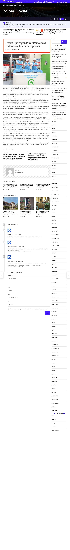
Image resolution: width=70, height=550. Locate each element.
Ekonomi (54, 419)
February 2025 (55, 183)
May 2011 (54, 384)
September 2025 (55, 158)
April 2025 (54, 176)
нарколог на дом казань (25, 251)
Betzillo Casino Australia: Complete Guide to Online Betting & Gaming (26, 186)
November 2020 (55, 348)
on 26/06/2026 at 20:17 (18, 246)
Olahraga (54, 426)
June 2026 (54, 125)
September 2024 (55, 201)
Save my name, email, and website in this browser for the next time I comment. (29, 309)
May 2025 (54, 172)
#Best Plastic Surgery (19, 26)
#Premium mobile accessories (35, 24)
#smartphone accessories (48, 24)
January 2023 (55, 275)
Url (8, 301)
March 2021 (54, 333)
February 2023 (55, 271)
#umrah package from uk (9, 24)
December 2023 (55, 234)
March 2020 (54, 377)
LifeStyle (53, 423)
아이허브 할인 (55, 112)
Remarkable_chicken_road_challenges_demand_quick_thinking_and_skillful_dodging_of (18, 30)
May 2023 (54, 260)
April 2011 (54, 388)
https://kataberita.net (19, 172)
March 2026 (54, 136)
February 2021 (55, 337)
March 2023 (54, 267)
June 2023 (54, 256)
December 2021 (55, 304)
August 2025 (54, 161)
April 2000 (54, 406)
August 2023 (54, 249)
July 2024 (54, 209)
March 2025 (54, 179)
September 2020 (55, 355)
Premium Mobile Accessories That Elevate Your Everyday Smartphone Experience (55, 30)
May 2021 (54, 326)
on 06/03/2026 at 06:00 (16, 234)
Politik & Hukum (55, 430)
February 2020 (55, 381)
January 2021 (55, 341)
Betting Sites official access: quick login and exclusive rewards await (43, 186)
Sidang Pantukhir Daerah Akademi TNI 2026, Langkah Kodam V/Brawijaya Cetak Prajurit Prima (43, 214)
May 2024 (54, 216)
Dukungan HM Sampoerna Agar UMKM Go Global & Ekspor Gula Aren (59, 114)
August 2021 (54, 315)
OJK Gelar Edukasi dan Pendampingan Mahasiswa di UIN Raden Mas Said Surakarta (59, 90)
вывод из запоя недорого (18, 266)
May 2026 (54, 128)
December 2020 (55, 344)
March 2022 (54, 293)
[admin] (10, 172)
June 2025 (54, 168)
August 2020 (54, 359)
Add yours (17, 224)
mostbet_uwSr (55, 103)
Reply (24, 234)
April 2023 (54, 264)
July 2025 (54, 165)
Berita (53, 415)
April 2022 (54, 289)
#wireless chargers (59, 24)
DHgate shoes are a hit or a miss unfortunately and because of (59, 83)
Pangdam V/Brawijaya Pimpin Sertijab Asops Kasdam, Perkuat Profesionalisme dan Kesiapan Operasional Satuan (25, 215)
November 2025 (55, 150)
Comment (10, 275)
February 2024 (55, 227)
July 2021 (54, 319)
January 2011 (55, 399)
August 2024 (54, 205)
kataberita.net (15, 10)
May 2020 (54, 370)
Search (53, 38)
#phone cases (18, 24)
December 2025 (55, 147)
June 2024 (54, 212)
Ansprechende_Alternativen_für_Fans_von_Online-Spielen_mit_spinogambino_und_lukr (55, 1)
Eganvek (53, 96)
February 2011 (55, 395)
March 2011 (54, 392)
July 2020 (54, 363)
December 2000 (55, 403)
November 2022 (55, 282)
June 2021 (54, 322)
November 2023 (55, 238)
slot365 (9, 234)
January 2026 (55, 143)
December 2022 (55, 278)
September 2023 (55, 245)
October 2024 (55, 198)
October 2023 (55, 242)
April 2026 (54, 132)
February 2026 (55, 139)
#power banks (25, 24)
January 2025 (55, 187)
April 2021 (54, 330)
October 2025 (55, 154)
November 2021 (55, 308)
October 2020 (55, 352)
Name (9, 287)
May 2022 (54, 286)
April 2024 (54, 220)
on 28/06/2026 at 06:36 (17, 261)
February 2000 (55, 410)
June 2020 (54, 366)
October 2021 (55, 311)
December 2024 (55, 190)
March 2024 (54, 223)
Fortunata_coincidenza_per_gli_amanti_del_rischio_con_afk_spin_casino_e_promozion (32, 1)
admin (18, 49)
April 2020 (54, 373)
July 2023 (54, 253)
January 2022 (55, 300)
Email (9, 294)
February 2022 (55, 297)
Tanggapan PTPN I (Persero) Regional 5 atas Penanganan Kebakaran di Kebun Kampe (10, 213)
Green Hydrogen (10, 149)
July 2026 (54, 121)
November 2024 (55, 194)
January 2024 (55, 231)
